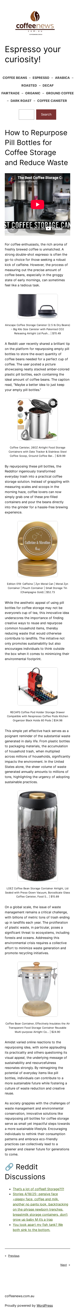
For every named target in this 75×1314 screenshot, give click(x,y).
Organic (32, 93)
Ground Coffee (60, 93)
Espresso (41, 78)
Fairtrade (10, 93)
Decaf (48, 85)
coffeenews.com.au (19, 1296)
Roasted (29, 85)
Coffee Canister (52, 101)
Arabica (62, 78)
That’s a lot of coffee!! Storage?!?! (38, 1189)
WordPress (45, 1305)
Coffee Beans (15, 78)
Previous (13, 1255)
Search (46, 114)
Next (63, 1264)
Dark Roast (21, 101)
